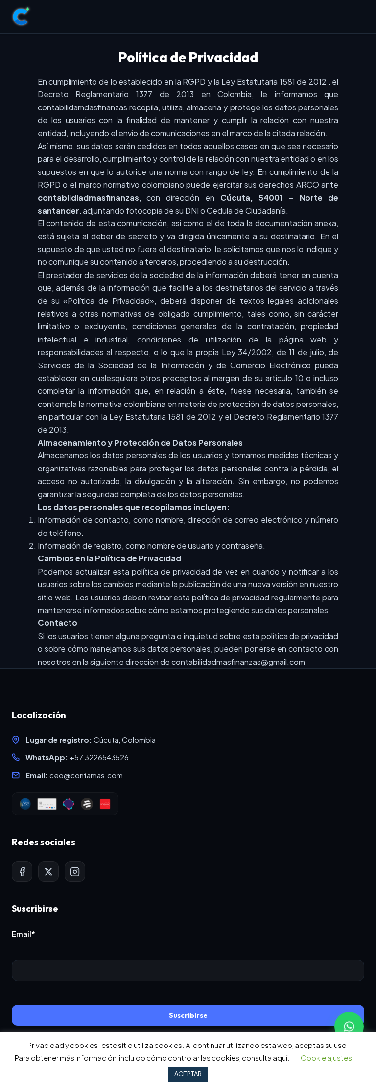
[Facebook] (22, 871)
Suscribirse (188, 1015)
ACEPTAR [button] (188, 1074)
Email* (23, 933)
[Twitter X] (48, 871)
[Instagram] (75, 871)
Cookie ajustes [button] (326, 1057)
